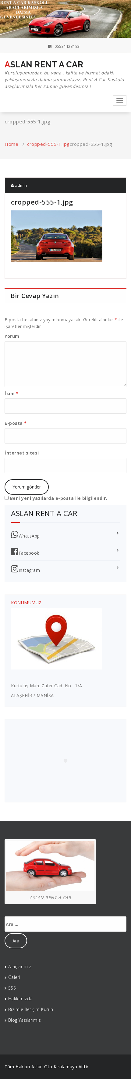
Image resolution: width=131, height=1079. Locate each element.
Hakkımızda (20, 999)
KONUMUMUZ (26, 603)
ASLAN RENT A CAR (64, 74)
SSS (12, 988)
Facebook (29, 553)
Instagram (29, 570)
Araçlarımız (19, 966)
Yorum (12, 336)
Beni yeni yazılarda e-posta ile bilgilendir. (58, 498)
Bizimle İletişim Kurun (30, 1009)
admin (20, 185)
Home (11, 144)
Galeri (14, 977)
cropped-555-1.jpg (48, 144)
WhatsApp (29, 536)
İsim (12, 393)
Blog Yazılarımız (24, 1020)
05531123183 (67, 46)
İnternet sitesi (22, 453)
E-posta (16, 423)
